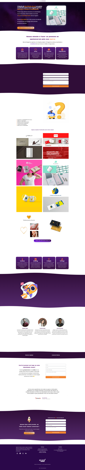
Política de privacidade (42, 466)
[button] (17, 395)
